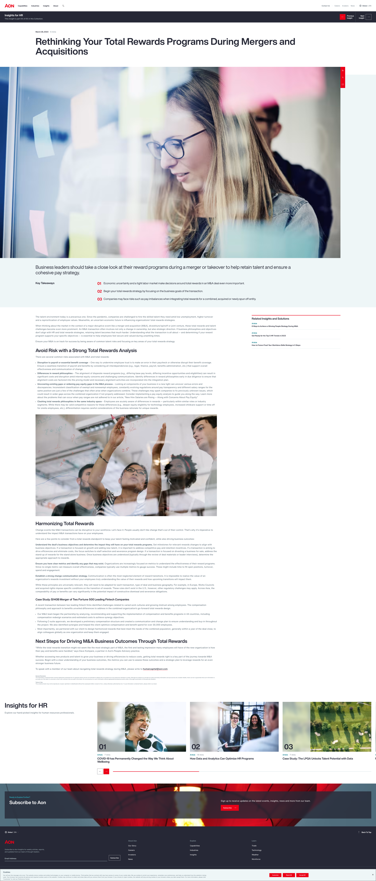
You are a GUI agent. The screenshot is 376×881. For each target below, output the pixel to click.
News (353, 6)
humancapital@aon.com (155, 668)
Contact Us (326, 6)
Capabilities (22, 5)
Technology (257, 850)
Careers (337, 6)
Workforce (256, 859)
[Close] (373, 874)
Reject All (289, 875)
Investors (345, 6)
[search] (63, 6)
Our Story (132, 845)
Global (366, 6)
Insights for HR (14, 15)
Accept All (302, 875)
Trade (254, 845)
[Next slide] (106, 771)
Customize (275, 875)
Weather (255, 854)
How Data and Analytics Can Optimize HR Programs (222, 758)
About (55, 5)
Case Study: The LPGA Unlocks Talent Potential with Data (318, 758)
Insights (46, 5)
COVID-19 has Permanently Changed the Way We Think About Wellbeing (135, 760)
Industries (35, 5)
